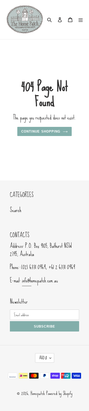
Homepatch (37, 393)
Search (15, 210)
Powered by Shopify (59, 393)
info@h (26, 280)
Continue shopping (40, 131)
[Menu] (80, 19)
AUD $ (43, 358)
